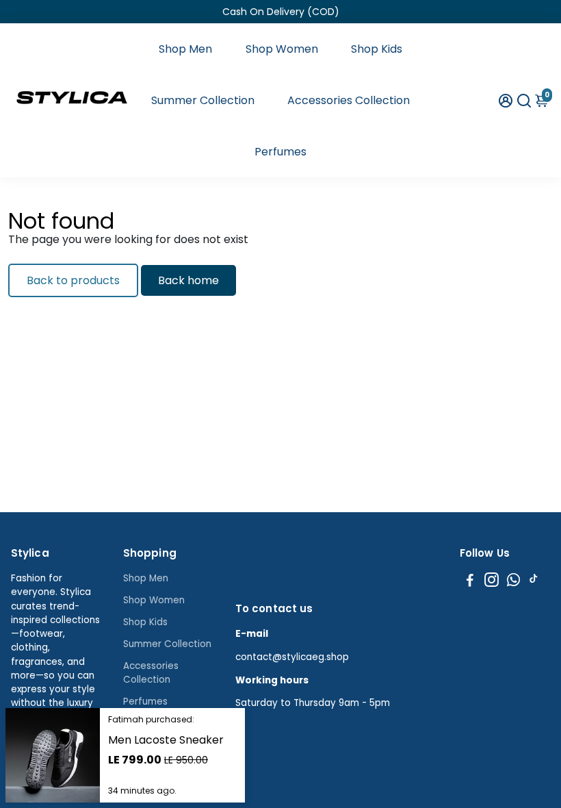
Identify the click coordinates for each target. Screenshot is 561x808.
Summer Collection (203, 100)
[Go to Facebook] (470, 582)
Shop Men (185, 49)
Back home (188, 280)
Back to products (73, 280)
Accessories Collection (348, 100)
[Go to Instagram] (491, 582)
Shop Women (282, 49)
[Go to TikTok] (533, 582)
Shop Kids (376, 49)
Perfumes (280, 152)
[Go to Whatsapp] (513, 582)
